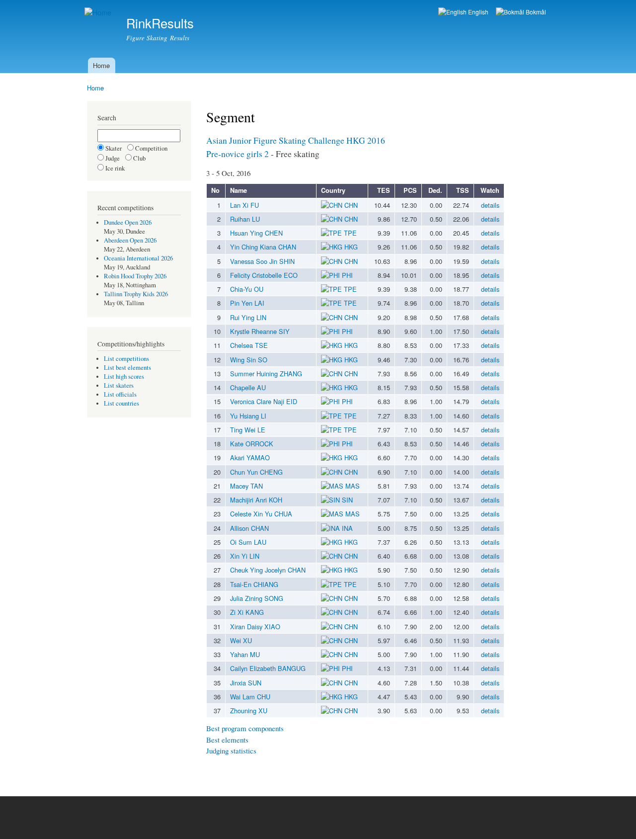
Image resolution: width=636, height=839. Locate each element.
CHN (350, 205)
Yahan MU (245, 654)
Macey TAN (246, 486)
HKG (350, 247)
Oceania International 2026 (138, 258)
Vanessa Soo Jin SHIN (262, 261)
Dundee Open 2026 (128, 222)
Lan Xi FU (244, 205)
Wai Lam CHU (250, 696)
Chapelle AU (248, 387)
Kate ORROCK (251, 443)
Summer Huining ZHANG (266, 373)
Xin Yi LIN (244, 556)
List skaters (119, 385)
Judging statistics (231, 750)
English (477, 11)
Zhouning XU (248, 710)
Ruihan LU (245, 219)
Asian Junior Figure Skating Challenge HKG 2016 (295, 140)
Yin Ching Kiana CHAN (263, 247)
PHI (346, 275)
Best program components (245, 728)
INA (346, 528)
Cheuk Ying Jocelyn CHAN (268, 570)
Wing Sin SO (248, 359)
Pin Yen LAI (247, 303)
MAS (351, 486)
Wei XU (241, 640)
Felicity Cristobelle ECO (264, 275)
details (490, 205)
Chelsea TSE (249, 345)
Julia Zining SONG (256, 598)
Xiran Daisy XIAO (255, 626)
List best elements (127, 367)
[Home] (99, 12)
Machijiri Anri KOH (256, 499)
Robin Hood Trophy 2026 (135, 276)
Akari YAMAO (250, 457)
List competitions (126, 358)
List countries (121, 403)
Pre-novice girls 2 (237, 154)
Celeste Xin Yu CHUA (261, 513)
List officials (120, 394)
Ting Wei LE (247, 429)
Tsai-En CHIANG (254, 584)
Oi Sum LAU (248, 542)
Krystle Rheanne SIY (260, 331)
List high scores (124, 376)
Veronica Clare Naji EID (263, 401)
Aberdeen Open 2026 (130, 240)
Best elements (227, 740)
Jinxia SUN (245, 682)
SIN (346, 499)
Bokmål (535, 11)
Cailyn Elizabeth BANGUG (268, 668)
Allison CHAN (249, 528)
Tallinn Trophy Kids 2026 (136, 294)
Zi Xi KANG (247, 612)
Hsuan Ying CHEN (256, 233)
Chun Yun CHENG (256, 472)
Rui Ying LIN (248, 317)
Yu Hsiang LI (248, 415)
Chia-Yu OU (246, 289)
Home (101, 65)
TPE (349, 233)
